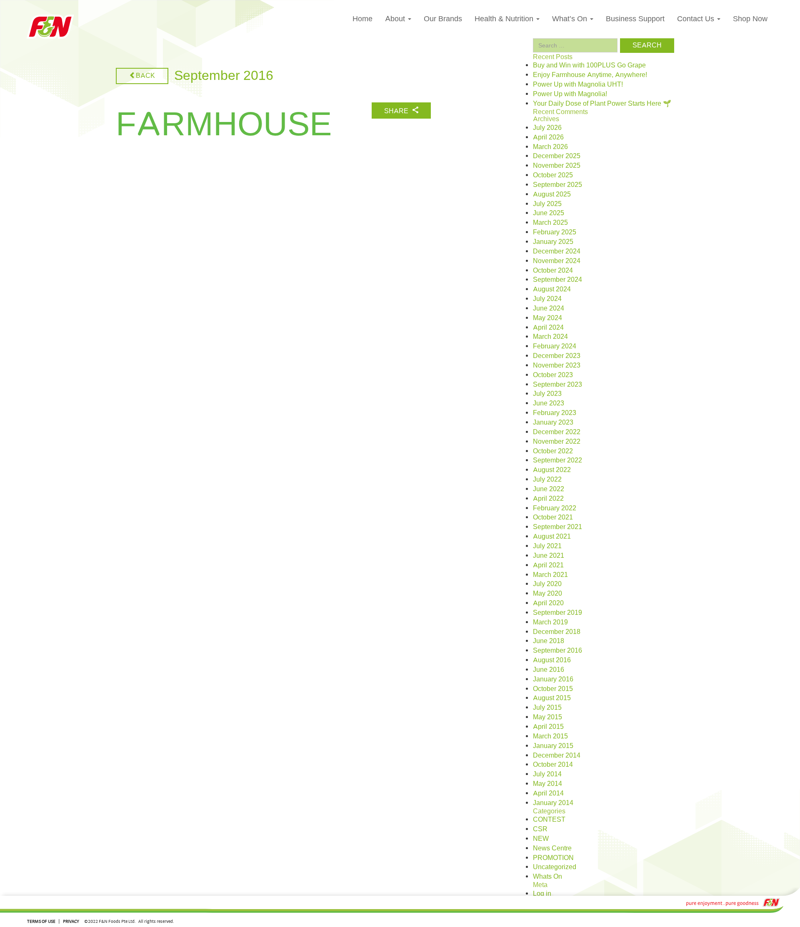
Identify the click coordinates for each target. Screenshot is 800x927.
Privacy (71, 921)
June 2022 (548, 489)
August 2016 (552, 660)
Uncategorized (554, 867)
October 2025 (553, 175)
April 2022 (548, 499)
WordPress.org (555, 922)
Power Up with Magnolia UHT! (578, 84)
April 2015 (548, 727)
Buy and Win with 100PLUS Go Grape (589, 65)
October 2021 (553, 517)
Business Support (635, 18)
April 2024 (548, 327)
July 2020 (547, 584)
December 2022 (556, 432)
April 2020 (548, 603)
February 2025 (554, 232)
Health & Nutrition (505, 18)
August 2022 (552, 470)
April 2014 (548, 793)
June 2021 (548, 556)
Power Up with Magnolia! (570, 94)
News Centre (552, 848)
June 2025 (548, 213)
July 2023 (547, 394)
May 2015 (547, 717)
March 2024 (550, 337)
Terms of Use (41, 921)
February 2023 (554, 413)
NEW (541, 839)
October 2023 (553, 375)
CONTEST (549, 819)
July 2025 (547, 204)
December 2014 (556, 755)
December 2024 (556, 251)
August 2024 (552, 289)
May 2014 (547, 784)
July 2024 (547, 299)
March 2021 (550, 575)
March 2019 (550, 622)
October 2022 (553, 451)
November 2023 (556, 365)
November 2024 (556, 261)
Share (397, 111)
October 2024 (553, 270)
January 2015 (553, 746)
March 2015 (550, 736)
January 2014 (553, 803)
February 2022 (554, 508)
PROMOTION (553, 858)
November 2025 (556, 166)
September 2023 (557, 384)
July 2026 (547, 128)
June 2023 (548, 403)
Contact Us (696, 18)
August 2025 (552, 194)
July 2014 (547, 774)
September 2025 (557, 185)
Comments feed (556, 912)
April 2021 (548, 565)
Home (362, 18)
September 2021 (557, 527)
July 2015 (547, 707)
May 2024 (547, 318)
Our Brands (443, 18)
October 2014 (553, 764)
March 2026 (550, 147)
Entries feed (550, 903)
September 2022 (557, 460)
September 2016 (557, 650)
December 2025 (556, 156)
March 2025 (550, 223)
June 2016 (548, 670)
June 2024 (548, 308)
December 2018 (556, 632)
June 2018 (548, 641)
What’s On (570, 18)
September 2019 (557, 613)
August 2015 (552, 698)
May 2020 (547, 593)
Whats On (547, 876)
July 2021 (547, 546)
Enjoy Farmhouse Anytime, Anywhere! (590, 75)
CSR (540, 829)
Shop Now (750, 18)
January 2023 (553, 422)
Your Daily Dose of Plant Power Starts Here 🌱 (602, 103)
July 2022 (547, 479)
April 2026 (548, 137)
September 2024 (557, 280)
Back (145, 76)
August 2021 (552, 536)
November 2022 (556, 441)
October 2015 (553, 689)
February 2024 (554, 346)
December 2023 (556, 356)
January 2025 (553, 242)
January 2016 (553, 679)
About (396, 18)
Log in (542, 894)
